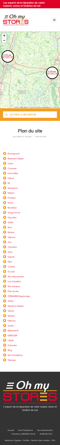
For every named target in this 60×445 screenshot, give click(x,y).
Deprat (11, 257)
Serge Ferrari (14, 212)
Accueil (28, 136)
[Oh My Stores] (15, 19)
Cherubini (12, 247)
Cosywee (12, 168)
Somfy (11, 325)
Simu (10, 252)
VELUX (11, 311)
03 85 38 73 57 (46, 434)
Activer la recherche (22, 114)
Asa (10, 242)
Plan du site (13, 291)
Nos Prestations (15, 355)
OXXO (10, 222)
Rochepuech (14, 153)
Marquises (13, 188)
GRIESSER (12, 335)
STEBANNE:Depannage (19, 296)
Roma (10, 203)
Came (10, 163)
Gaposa (11, 237)
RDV (10, 262)
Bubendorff (13, 330)
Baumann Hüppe (16, 158)
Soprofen (12, 217)
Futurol (11, 178)
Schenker (12, 345)
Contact (11, 266)
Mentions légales (16, 306)
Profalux (12, 198)
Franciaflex (13, 173)
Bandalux (12, 207)
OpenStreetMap (35, 107)
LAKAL (11, 340)
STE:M (10, 301)
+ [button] (4, 35)
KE (9, 183)
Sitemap (12, 360)
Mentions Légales (13, 440)
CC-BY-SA (55, 107)
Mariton (11, 316)
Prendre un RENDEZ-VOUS (23, 434)
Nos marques (14, 286)
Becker (11, 232)
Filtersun (12, 321)
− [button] (4, 40)
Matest (11, 193)
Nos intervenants (16, 276)
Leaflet (16, 107)
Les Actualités (14, 281)
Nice (10, 227)
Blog (10, 350)
